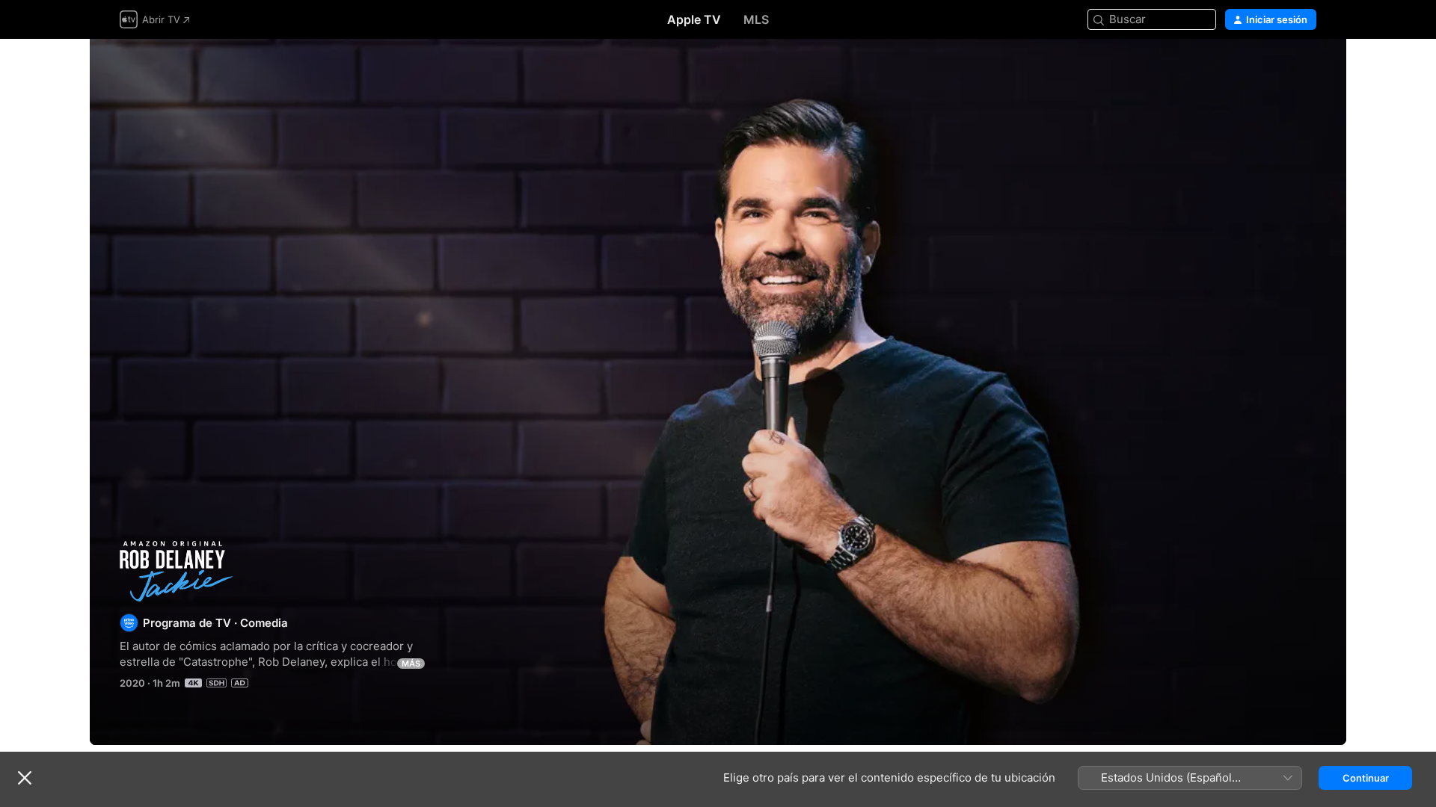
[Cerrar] (24, 778)
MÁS (411, 663)
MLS (756, 19)
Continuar (1366, 778)
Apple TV (694, 19)
